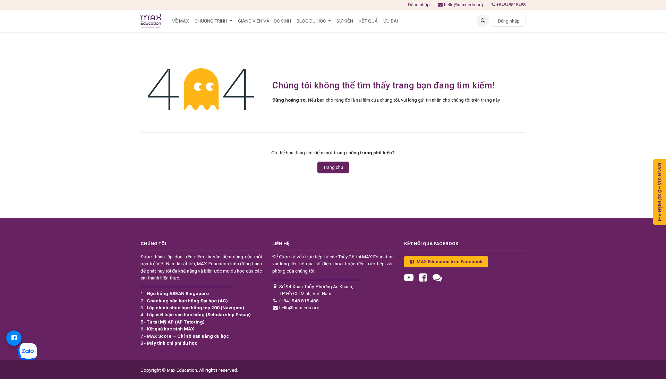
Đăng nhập (419, 4)
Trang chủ (333, 167)
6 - (167, 328)
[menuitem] (180, 21)
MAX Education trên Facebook (449, 261)
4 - (195, 314)
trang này (490, 100)
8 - (168, 343)
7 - (184, 336)
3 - (192, 307)
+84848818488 (511, 4)
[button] (483, 21)
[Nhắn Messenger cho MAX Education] (14, 338)
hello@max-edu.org (463, 4)
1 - (174, 293)
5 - (172, 322)
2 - (184, 300)
